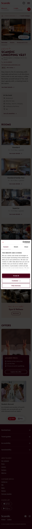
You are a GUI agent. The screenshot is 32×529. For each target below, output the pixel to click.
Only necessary (16, 285)
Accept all (16, 275)
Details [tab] (16, 247)
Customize (15, 280)
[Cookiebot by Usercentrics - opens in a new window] (23, 242)
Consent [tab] (5, 247)
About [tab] (26, 247)
